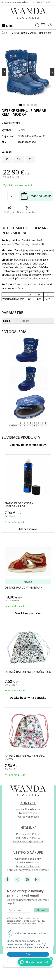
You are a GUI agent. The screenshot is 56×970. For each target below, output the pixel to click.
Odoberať (41, 910)
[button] (51, 959)
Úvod (4, 32)
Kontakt (28, 803)
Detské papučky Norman (24, 587)
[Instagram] (17, 879)
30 (6, 159)
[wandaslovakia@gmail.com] (37, 879)
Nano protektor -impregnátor (19, 504)
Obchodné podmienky (28, 858)
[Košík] (43, 26)
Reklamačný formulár (28, 866)
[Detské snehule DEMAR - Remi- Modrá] (28, 71)
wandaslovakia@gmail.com (17, 2)
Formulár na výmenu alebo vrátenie (28, 870)
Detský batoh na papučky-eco (28, 672)
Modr (25, 321)
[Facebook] (7, 879)
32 (30, 159)
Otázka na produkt (26, 212)
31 (18, 159)
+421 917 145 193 (43, 2)
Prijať (28, 954)
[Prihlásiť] (50, 26)
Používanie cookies (28, 862)
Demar (21, 130)
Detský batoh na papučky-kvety (25, 757)
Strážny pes (10, 212)
